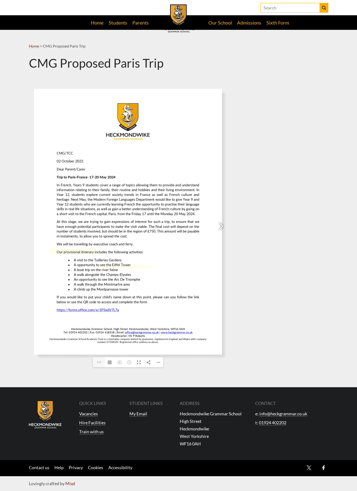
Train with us (91, 431)
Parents (140, 22)
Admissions (249, 22)
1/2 (99, 362)
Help (59, 467)
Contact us (39, 467)
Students (118, 22)
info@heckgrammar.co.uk (283, 413)
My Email (138, 413)
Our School (220, 22)
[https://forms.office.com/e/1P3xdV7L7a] (73, 251)
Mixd (70, 483)
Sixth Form (277, 22)
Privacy (76, 467)
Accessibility (120, 467)
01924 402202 (272, 422)
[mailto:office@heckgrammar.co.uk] (113, 266)
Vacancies (88, 413)
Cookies (95, 467)
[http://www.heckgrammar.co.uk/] (138, 266)
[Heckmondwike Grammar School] (178, 18)
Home (97, 22)
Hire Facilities (92, 422)
